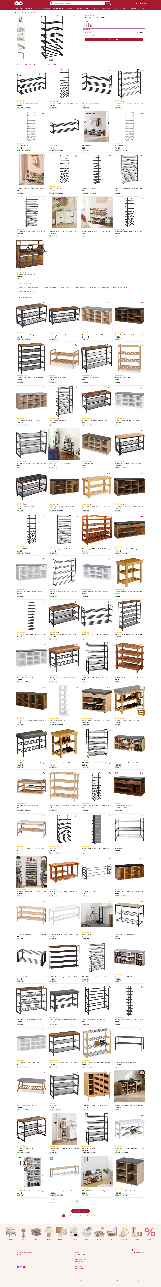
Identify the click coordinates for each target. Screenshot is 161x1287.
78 (44, 430)
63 (44, 1030)
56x (58, 186)
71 (77, 1072)
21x (58, 418)
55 (44, 773)
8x (57, 375)
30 (110, 602)
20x (25, 375)
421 (110, 687)
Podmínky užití (79, 1268)
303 (44, 1115)
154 (143, 430)
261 (143, 1115)
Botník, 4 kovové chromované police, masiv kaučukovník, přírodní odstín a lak (105, 1062)
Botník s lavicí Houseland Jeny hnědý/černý (128, 463)
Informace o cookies (81, 1271)
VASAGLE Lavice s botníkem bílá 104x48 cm (128, 420)
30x (90, 418)
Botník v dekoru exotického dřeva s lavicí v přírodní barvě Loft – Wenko (136, 891)
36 (77, 687)
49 (110, 644)
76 (44, 816)
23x (94, 15)
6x (25, 632)
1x (123, 632)
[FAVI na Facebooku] (18, 1267)
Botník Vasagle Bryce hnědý (57, 335)
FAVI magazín (79, 1261)
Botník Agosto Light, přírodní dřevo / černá (127, 934)
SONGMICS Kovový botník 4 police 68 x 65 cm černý (97, 231)
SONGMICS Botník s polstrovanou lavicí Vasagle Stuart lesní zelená (37, 763)
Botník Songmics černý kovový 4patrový (61, 463)
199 (143, 70)
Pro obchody (79, 1264)
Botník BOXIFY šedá (22, 146)
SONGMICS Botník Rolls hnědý (26, 274)
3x (25, 760)
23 (77, 644)
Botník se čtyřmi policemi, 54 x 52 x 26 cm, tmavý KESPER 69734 (134, 677)
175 (77, 430)
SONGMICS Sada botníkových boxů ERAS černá (96, 848)
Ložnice (112, 1239)
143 (143, 473)
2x (25, 589)
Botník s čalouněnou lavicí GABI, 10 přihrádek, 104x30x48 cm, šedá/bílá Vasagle (105, 591)
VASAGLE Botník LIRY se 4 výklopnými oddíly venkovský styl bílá (68, 231)
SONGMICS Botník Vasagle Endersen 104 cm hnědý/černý (34, 720)
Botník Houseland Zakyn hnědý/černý (126, 549)
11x (90, 504)
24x (123, 332)
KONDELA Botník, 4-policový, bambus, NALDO (96, 1105)
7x (25, 229)
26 (44, 1072)
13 (110, 1030)
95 (110, 430)
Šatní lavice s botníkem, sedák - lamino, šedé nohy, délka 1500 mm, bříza (71, 1191)
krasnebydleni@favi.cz (25, 1252)
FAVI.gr (137, 1280)
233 (143, 388)
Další (85, 1215)
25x (90, 375)
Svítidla (49, 1239)
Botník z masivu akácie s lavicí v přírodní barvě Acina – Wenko (35, 848)
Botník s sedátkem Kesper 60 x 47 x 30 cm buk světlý (98, 720)
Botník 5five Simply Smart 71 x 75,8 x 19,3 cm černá (130, 103)
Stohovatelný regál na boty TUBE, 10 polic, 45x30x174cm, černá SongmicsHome (72, 103)
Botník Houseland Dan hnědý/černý (27, 335)
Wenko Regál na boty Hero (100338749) (93, 1019)
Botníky (33, 12)
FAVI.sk (90, 1280)
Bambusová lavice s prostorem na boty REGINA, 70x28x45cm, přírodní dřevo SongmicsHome (109, 506)
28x (123, 504)
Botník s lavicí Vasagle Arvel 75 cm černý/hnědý (63, 1062)
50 (143, 644)
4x (57, 101)
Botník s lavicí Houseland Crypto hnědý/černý (62, 506)
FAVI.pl (95, 1280)
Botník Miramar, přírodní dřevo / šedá (126, 1191)
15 (110, 816)
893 (44, 302)
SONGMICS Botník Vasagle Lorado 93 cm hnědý (31, 377)
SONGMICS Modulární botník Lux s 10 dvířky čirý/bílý (32, 1191)
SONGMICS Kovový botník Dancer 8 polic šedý (128, 188)
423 (110, 345)
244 (44, 473)
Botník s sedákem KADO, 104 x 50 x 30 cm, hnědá (129, 1105)
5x (90, 632)
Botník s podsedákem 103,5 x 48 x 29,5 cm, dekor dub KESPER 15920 (135, 763)
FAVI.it (115, 1280)
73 (77, 388)
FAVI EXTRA (78, 1266)
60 (74, 15)
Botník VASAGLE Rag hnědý (90, 377)
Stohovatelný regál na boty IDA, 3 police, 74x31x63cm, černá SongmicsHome (39, 463)
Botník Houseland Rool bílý (25, 677)
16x (25, 504)
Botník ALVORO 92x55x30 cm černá (27, 103)
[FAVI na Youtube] (24, 1267)
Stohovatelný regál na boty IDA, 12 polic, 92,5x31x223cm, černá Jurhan (37, 231)
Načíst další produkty (79, 1211)
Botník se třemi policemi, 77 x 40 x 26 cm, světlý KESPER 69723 (36, 934)
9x (25, 418)
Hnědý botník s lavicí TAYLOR (123, 805)
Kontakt (19, 1254)
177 (77, 602)
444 (142, 302)
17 (143, 687)
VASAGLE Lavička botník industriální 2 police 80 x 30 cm (66, 634)
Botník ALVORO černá (55, 146)
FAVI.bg (132, 1280)
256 (77, 345)
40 (143, 516)
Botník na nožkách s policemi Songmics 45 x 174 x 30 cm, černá (36, 634)
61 (110, 516)
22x (123, 101)
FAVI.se (120, 1280)
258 (143, 730)
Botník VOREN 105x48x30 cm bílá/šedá (28, 1062)
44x (90, 332)
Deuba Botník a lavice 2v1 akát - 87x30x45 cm (63, 891)
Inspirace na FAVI (80, 1259)
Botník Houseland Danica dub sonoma (28, 420)
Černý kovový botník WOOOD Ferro (125, 1062)
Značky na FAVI (79, 1257)
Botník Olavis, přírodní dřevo (57, 377)
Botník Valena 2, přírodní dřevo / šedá (28, 805)
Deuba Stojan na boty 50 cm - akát (59, 763)
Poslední (93, 1215)
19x (90, 546)
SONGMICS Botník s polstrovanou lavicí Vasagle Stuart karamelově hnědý (71, 677)
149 (143, 773)
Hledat (108, 3)
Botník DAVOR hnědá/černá (25, 1148)
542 (110, 388)
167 (77, 302)
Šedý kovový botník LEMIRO (57, 420)
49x (58, 332)
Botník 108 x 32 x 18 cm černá (91, 891)
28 (44, 113)
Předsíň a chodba (24, 12)
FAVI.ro (100, 1280)
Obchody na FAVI (80, 1254)
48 (44, 901)
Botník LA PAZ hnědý (88, 463)
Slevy (149, 1239)
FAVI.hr (110, 1280)
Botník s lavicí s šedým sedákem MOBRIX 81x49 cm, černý (66, 1019)
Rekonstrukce (61, 1239)
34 (110, 559)
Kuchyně (74, 1239)
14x (58, 632)
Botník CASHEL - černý (89, 934)
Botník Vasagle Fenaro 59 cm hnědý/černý (29, 1019)
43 (77, 473)
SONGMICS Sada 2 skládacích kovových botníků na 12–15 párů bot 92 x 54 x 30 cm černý (108, 146)
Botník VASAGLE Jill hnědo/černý (26, 506)
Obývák (99, 1239)
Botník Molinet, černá (23, 977)
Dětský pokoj (124, 1239)
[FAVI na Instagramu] (21, 1267)
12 (143, 559)
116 (44, 388)
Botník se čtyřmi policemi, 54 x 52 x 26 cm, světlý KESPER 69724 (68, 805)
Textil (36, 1239)
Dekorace (23, 1239)
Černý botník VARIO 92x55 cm (91, 103)
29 (110, 1115)
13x (123, 461)
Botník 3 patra (119, 848)
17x (123, 375)
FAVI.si (142, 1280)
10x (123, 418)
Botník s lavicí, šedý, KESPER (123, 977)
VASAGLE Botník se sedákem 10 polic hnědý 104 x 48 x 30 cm (133, 506)
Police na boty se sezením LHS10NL (92, 335)
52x (25, 332)
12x (25, 143)
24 (44, 644)
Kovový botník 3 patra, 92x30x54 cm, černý (95, 634)
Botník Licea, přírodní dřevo (123, 377)
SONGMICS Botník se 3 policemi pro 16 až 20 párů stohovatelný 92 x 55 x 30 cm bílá (42, 188)
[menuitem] (19, 8)
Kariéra (19, 1257)
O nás (77, 1252)
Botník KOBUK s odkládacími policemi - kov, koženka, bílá (132, 1148)
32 (44, 241)
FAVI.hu (105, 1280)
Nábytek (11, 1239)
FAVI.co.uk (126, 1280)
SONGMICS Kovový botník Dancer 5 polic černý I (96, 763)
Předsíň (137, 1239)
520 (110, 302)
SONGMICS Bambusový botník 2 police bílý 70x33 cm (65, 934)
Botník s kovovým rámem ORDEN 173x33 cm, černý (130, 1019)
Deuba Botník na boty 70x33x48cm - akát (127, 720)
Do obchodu (115, 39)
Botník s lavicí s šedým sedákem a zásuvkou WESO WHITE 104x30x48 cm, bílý (40, 591)
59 (110, 1072)
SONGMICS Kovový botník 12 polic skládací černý (31, 891)
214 (77, 156)
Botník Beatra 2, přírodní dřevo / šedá (28, 1105)
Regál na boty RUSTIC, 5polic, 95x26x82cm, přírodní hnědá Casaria (101, 549)
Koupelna (86, 1239)
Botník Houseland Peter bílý (57, 720)
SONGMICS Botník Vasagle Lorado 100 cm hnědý (129, 634)
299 (142, 345)
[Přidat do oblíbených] (110, 70)
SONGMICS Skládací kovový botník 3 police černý (97, 1191)
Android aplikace (140, 1252)
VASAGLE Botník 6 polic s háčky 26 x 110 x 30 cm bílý (65, 1148)
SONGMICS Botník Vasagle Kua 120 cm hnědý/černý (64, 977)
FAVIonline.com (21, 1280)
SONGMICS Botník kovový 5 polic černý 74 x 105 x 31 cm (98, 677)
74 (44, 559)
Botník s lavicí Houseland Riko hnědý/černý (95, 420)
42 (110, 730)
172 (110, 473)
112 (44, 345)
